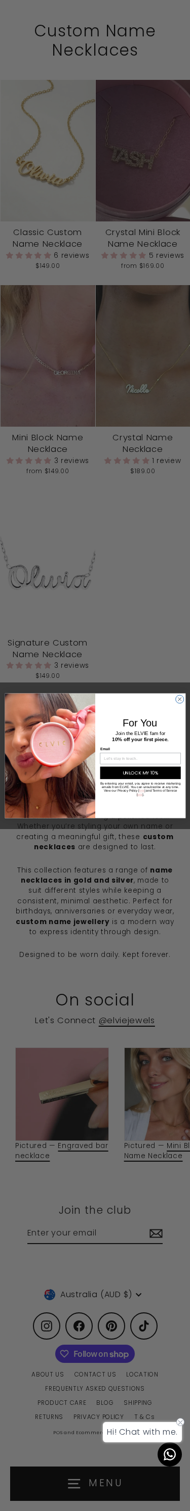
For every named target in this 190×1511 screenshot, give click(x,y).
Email (104, 749)
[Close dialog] (179, 699)
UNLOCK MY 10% (140, 772)
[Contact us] (170, 1454)
